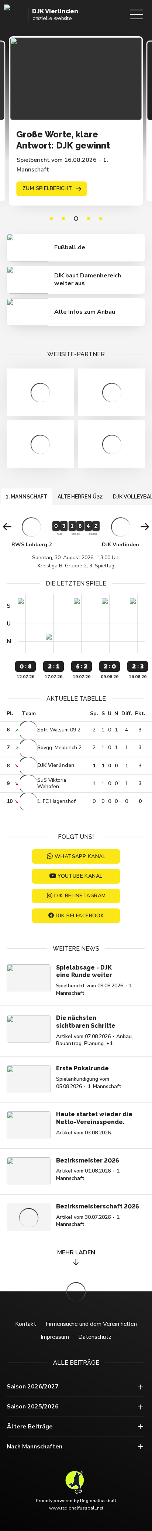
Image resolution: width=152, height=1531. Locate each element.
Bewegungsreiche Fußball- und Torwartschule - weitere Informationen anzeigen (40, 392)
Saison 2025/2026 (33, 1406)
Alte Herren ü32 (80, 497)
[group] (76, 542)
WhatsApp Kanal (80, 856)
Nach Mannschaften (34, 1446)
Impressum (55, 1337)
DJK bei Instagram (80, 895)
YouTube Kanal (80, 876)
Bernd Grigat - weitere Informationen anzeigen (111, 392)
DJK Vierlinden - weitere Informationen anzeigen (40, 444)
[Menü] (136, 14)
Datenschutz (94, 1337)
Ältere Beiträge (30, 1426)
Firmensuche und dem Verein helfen (91, 1324)
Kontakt (25, 1324)
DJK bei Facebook (80, 915)
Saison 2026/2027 (33, 1386)
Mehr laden (76, 1252)
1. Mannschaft (26, 497)
